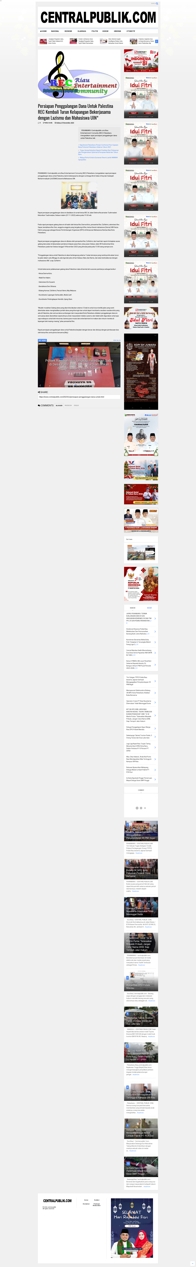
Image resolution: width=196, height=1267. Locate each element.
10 (128, 1163)
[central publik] (98, 26)
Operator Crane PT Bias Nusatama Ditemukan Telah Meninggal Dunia (139, 911)
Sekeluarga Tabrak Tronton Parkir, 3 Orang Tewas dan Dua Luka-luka (139, 1021)
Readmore (79, 375)
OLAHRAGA (82, 31)
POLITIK (95, 31)
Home (86, 1200)
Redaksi (96, 1200)
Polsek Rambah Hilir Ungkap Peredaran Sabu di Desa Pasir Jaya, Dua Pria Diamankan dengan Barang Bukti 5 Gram (85, 39)
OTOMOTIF (131, 31)
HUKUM (105, 31)
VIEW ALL (116, 340)
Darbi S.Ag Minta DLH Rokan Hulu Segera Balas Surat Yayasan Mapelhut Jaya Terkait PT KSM (146, 40)
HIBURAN (117, 31)
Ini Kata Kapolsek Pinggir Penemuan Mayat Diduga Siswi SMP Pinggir (138, 1171)
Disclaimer (86, 1204)
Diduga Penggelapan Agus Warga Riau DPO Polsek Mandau (139, 985)
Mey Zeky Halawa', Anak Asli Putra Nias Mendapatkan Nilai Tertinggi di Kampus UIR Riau (141, 1094)
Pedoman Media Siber (97, 1204)
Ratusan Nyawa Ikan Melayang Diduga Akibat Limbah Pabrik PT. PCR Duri (140, 1133)
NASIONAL (55, 31)
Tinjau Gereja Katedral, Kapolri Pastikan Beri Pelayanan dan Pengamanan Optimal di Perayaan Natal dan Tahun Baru (98, 152)
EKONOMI (68, 31)
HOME (44, 31)
